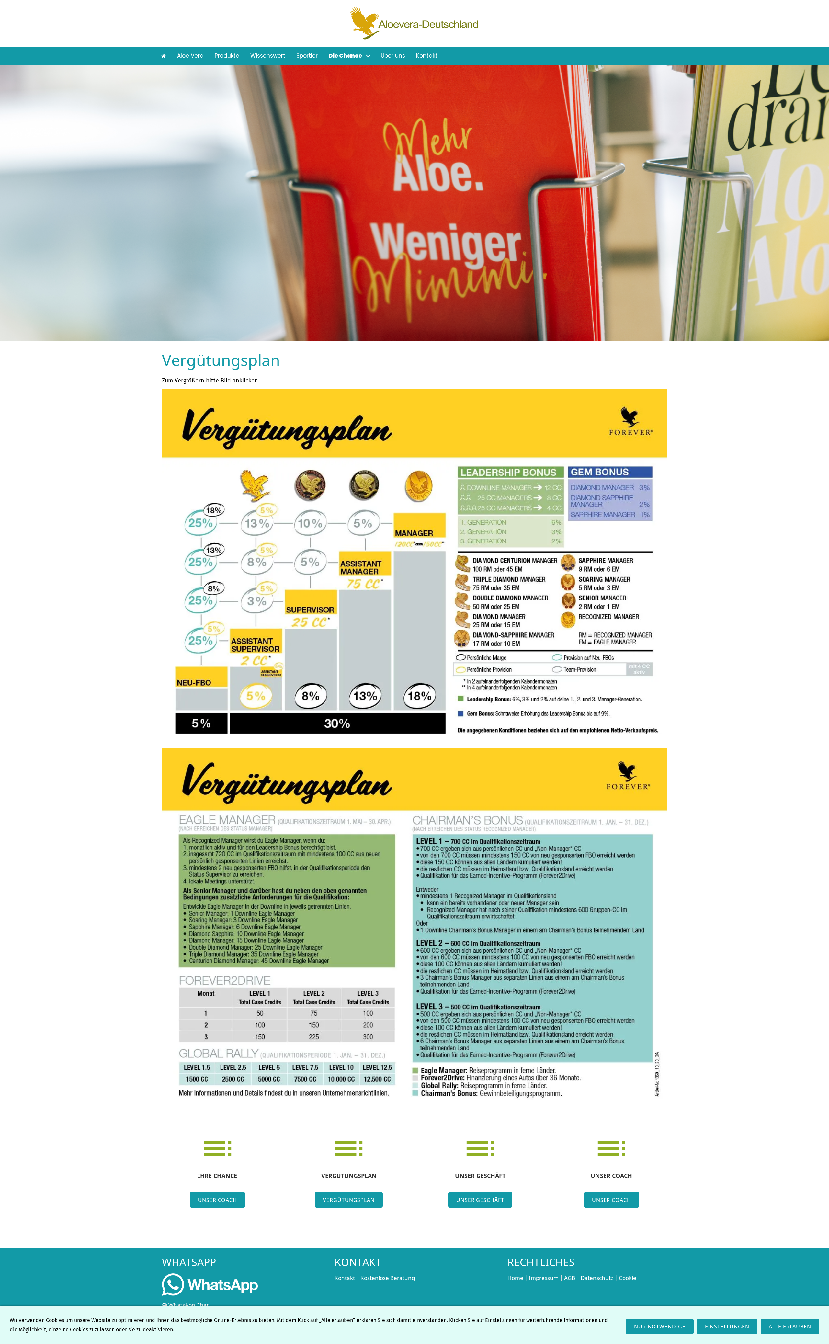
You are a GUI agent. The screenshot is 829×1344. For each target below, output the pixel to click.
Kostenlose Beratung (387, 1277)
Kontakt (345, 1277)
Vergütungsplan (349, 1199)
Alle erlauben (790, 1326)
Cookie (627, 1277)
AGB (569, 1277)
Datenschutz (597, 1277)
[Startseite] (163, 56)
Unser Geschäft (480, 1199)
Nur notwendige (660, 1326)
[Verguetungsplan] (414, 567)
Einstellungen (727, 1326)
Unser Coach (217, 1199)
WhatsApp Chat (188, 1305)
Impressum (544, 1277)
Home (515, 1277)
